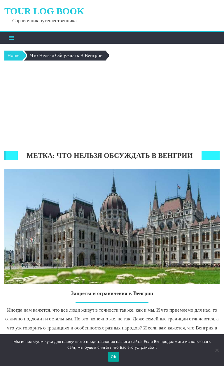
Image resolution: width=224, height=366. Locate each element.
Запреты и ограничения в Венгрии (112, 293)
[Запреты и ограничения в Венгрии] (111, 226)
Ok (113, 356)
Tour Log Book (44, 11)
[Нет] (217, 350)
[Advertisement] (112, 107)
